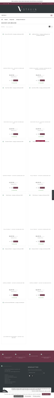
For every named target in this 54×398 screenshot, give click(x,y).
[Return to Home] (2, 19)
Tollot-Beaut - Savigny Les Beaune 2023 (40, 229)
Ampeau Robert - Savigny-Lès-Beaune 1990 (40, 282)
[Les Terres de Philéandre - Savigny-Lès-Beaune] (14, 318)
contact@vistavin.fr (15, 371)
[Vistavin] (27, 8)
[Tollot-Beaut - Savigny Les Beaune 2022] (14, 211)
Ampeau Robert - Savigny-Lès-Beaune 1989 (13, 282)
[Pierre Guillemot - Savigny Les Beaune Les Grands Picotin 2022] (40, 50)
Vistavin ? (6, 374)
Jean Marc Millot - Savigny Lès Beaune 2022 (40, 122)
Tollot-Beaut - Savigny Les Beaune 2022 (13, 229)
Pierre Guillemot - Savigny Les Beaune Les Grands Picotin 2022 (40, 69)
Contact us (7, 378)
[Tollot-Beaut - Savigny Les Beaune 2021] (40, 157)
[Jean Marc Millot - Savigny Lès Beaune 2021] (14, 103)
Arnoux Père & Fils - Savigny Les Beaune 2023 (13, 69)
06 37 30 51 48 (7, 371)
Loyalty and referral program (11, 377)
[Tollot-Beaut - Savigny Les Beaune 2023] (40, 211)
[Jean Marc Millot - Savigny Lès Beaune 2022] (40, 103)
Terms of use (7, 380)
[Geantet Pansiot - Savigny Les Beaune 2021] (14, 157)
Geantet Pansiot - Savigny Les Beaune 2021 (14, 175)
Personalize (28, 396)
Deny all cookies (18, 396)
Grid (49, 27)
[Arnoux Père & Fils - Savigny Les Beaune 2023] (14, 50)
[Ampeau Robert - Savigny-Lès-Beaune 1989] (14, 264)
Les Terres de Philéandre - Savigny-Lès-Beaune (13, 337)
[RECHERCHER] (53, 199)
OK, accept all (46, 394)
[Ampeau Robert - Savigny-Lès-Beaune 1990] (40, 264)
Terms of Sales (7, 379)
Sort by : (3, 26)
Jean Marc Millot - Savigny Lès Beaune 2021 (14, 122)
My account (50, 3)
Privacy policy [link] (36, 396)
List (51, 27)
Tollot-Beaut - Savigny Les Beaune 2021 (40, 175)
